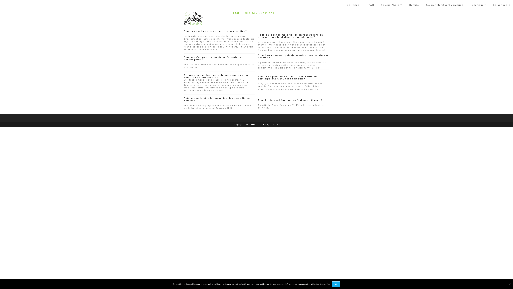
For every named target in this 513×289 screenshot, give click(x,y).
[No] (509, 284)
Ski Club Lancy (9, 5)
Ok (336, 284)
